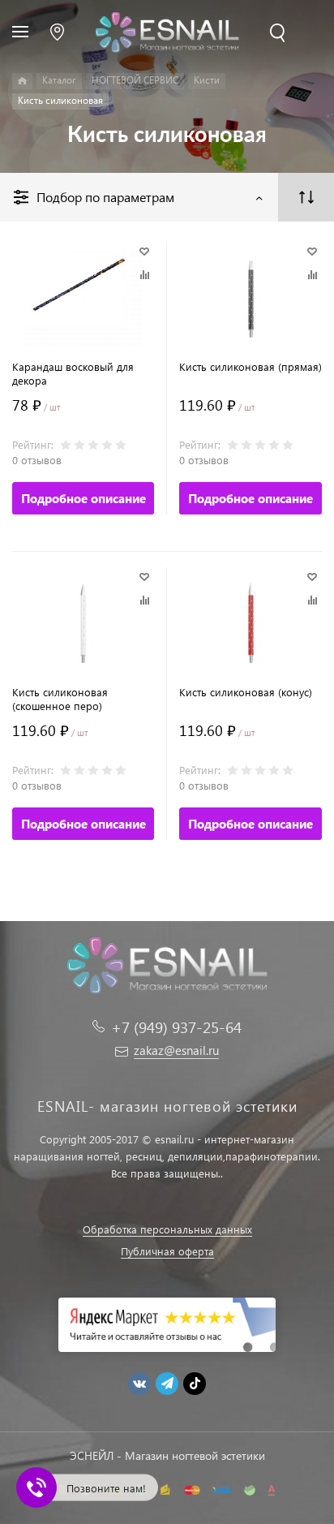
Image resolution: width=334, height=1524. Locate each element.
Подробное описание (83, 498)
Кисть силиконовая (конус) (245, 692)
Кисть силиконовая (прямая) (250, 366)
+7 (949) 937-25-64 (176, 1027)
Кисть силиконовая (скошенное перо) (60, 698)
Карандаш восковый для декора (73, 373)
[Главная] (22, 81)
